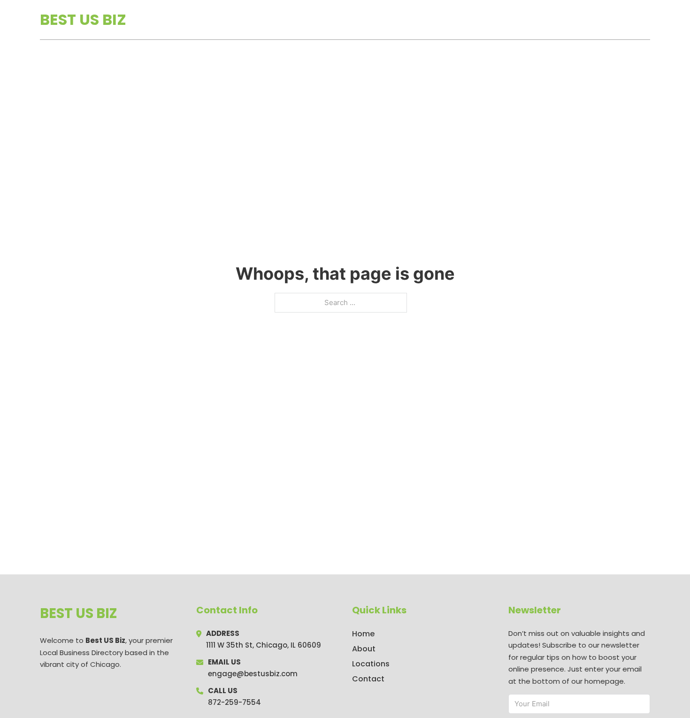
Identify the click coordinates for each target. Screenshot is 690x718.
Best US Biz (83, 19)
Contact (368, 678)
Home (541, 19)
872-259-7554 (234, 702)
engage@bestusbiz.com (253, 674)
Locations (583, 19)
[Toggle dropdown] (647, 19)
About (364, 648)
